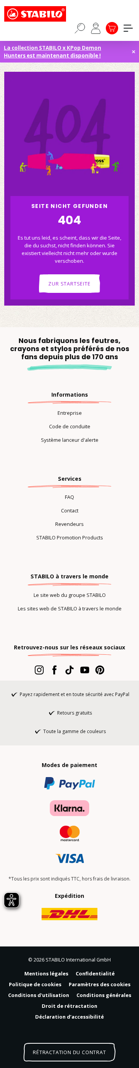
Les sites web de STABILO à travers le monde (70, 608)
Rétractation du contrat (69, 1052)
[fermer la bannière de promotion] (133, 51)
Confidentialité (95, 973)
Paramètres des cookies (100, 984)
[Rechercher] (80, 28)
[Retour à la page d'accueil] (42, 14)
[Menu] (128, 28)
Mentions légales (46, 973)
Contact (69, 510)
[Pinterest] (99, 669)
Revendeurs (69, 523)
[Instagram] (39, 669)
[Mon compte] (95, 28)
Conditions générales (103, 995)
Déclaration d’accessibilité (69, 1016)
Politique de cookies (35, 984)
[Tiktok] (69, 669)
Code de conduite (69, 426)
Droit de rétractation (69, 1005)
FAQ (69, 496)
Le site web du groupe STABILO (70, 594)
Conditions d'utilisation (38, 995)
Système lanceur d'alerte (69, 439)
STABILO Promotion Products (69, 537)
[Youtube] (84, 669)
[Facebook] (54, 669)
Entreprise (70, 412)
